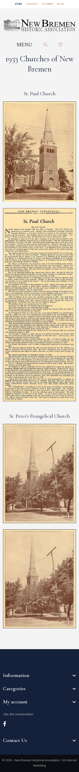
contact (32, 4)
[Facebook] (4, 724)
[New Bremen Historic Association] (39, 25)
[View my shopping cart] (60, 44)
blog (60, 4)
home (18, 4)
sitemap (47, 4)
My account (15, 701)
